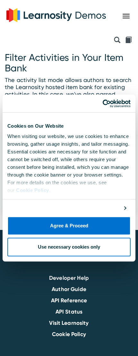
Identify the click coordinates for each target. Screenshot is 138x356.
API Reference (69, 300)
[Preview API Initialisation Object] (117, 40)
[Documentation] (128, 40)
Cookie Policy (32, 190)
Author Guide (69, 289)
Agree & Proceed (69, 226)
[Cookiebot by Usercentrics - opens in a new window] (102, 103)
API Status (69, 311)
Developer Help (69, 278)
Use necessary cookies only (69, 247)
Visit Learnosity (69, 323)
